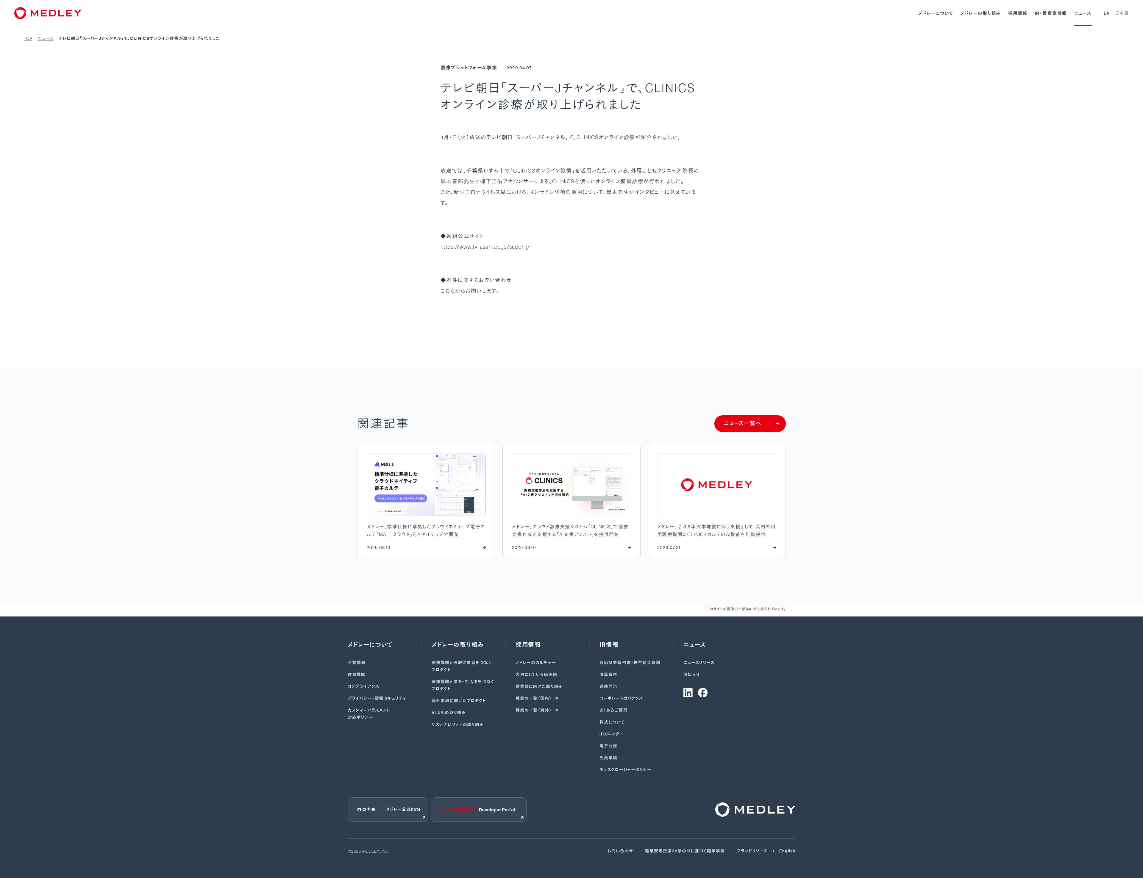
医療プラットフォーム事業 (469, 68)
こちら (448, 291)
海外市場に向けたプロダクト (459, 700)
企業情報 (357, 662)
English (787, 851)
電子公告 (608, 746)
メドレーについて (936, 13)
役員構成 (356, 674)
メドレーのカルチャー (536, 662)
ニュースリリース (698, 662)
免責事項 (608, 757)
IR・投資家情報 (1051, 13)
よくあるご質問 (613, 710)
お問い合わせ (620, 851)
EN (1107, 13)
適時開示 (608, 686)
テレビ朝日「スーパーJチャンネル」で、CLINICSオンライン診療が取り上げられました (139, 38)
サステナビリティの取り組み (458, 724)
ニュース (1083, 13)
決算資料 (608, 674)
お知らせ (691, 674)
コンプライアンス (363, 686)
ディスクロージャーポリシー (625, 769)
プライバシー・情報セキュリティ (377, 698)
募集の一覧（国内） (534, 698)
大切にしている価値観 (536, 674)
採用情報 (1018, 13)
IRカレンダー (611, 734)
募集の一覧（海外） (534, 710)
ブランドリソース (752, 851)
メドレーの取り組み (981, 13)
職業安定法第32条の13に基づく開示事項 (685, 851)
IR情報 (609, 644)
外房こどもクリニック (656, 171)
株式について (612, 722)
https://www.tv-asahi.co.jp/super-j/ (485, 247)
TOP (28, 38)
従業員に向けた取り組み (539, 686)
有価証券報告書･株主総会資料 (629, 662)
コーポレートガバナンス (621, 698)
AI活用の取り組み (449, 712)
